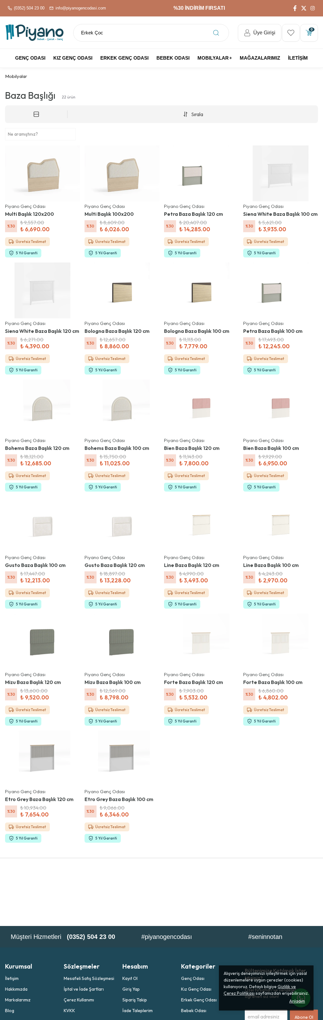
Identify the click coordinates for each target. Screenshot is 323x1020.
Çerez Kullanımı (79, 1000)
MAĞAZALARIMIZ (260, 58)
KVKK (69, 1010)
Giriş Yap (131, 989)
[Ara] (216, 33)
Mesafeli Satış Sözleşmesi (89, 978)
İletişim (12, 978)
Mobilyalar (213, 58)
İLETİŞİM (298, 58)
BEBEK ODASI (173, 58)
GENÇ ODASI (30, 58)
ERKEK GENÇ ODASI (124, 58)
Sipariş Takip (134, 1000)
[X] (304, 8)
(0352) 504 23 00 (91, 936)
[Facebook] (295, 8)
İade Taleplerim (137, 1010)
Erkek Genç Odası (199, 1000)
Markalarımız (18, 1000)
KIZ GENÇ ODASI (72, 58)
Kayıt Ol (130, 978)
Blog (9, 1010)
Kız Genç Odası (196, 989)
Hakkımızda (16, 989)
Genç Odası (192, 978)
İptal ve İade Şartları (84, 989)
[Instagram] (312, 8)
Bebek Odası (193, 1010)
